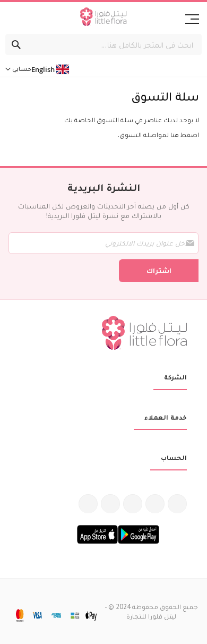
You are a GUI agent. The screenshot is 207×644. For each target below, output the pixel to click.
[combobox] (103, 44)
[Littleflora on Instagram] (132, 503)
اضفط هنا (184, 134)
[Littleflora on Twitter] (155, 503)
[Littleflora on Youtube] (110, 503)
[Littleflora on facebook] (177, 503)
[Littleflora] (103, 18)
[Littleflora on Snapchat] (88, 503)
